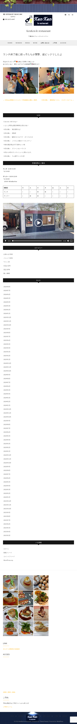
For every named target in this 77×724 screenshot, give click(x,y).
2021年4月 (7, 531)
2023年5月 (7, 436)
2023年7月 (7, 428)
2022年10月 (7, 463)
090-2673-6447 (10, 19)
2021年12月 (7, 501)
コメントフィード (9, 556)
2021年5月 (7, 528)
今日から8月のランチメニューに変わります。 (18, 152)
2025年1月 (7, 359)
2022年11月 (7, 459)
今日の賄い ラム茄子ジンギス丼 (14, 156)
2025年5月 (7, 344)
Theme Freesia (44, 721)
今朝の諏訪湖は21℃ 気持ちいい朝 (14, 144)
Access (63, 43)
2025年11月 (7, 321)
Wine (35, 43)
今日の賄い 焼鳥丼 (10, 133)
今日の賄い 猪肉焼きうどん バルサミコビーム (57, 100)
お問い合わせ (45, 43)
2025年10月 (7, 325)
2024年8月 (7, 378)
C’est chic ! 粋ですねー (11, 121)
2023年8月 (7, 424)
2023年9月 (7, 420)
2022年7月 (7, 474)
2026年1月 (7, 313)
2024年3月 (7, 398)
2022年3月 (7, 489)
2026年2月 (7, 309)
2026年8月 (7, 286)
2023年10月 (7, 417)
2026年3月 (7, 306)
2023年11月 (7, 413)
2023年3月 (7, 443)
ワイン (6, 262)
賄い (5, 273)
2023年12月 (7, 409)
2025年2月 (7, 355)
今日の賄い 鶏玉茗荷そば (12, 129)
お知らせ (6, 254)
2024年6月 (7, 386)
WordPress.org (8, 560)
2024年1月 (7, 405)
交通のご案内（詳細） (9, 692)
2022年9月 (7, 466)
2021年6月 (7, 524)
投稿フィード (8, 552)
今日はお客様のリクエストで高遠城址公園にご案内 (20, 100)
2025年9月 (7, 329)
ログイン (6, 549)
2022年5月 (7, 482)
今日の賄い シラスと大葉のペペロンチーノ (18, 141)
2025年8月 (7, 332)
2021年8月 (7, 516)
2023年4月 (7, 440)
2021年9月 (7, 512)
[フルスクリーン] (71, 241)
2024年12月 (7, 363)
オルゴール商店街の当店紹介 (11, 649)
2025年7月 (7, 336)
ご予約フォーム (7, 707)
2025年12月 (7, 317)
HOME (10, 43)
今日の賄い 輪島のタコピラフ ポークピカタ (18, 137)
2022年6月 (7, 478)
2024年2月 (7, 401)
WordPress (60, 721)
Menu (27, 43)
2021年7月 (7, 520)
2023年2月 (7, 447)
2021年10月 (7, 508)
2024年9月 (7, 374)
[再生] (6, 241)
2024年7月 (7, 382)
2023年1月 (7, 451)
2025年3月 (7, 352)
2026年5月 (7, 298)
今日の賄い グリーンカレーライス (15, 148)
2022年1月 (7, 497)
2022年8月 (7, 470)
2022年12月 (7, 455)
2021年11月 (7, 505)
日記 (5, 269)
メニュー (6, 258)
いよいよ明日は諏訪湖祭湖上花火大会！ (16, 125)
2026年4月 (7, 302)
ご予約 (55, 43)
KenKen (19, 43)
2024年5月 (7, 390)
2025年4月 (7, 348)
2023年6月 (7, 432)
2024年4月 (7, 394)
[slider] (37, 240)
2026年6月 (7, 294)
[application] (38, 223)
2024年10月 (7, 371)
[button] (38, 223)
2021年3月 (7, 535)
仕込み (6, 266)
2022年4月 (7, 486)
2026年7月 (7, 290)
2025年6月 (7, 340)
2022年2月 (7, 493)
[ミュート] (68, 241)
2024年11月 (7, 367)
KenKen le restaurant (38, 30)
